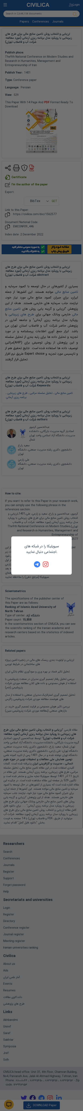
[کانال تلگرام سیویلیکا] (37, 564)
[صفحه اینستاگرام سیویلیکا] (46, 564)
